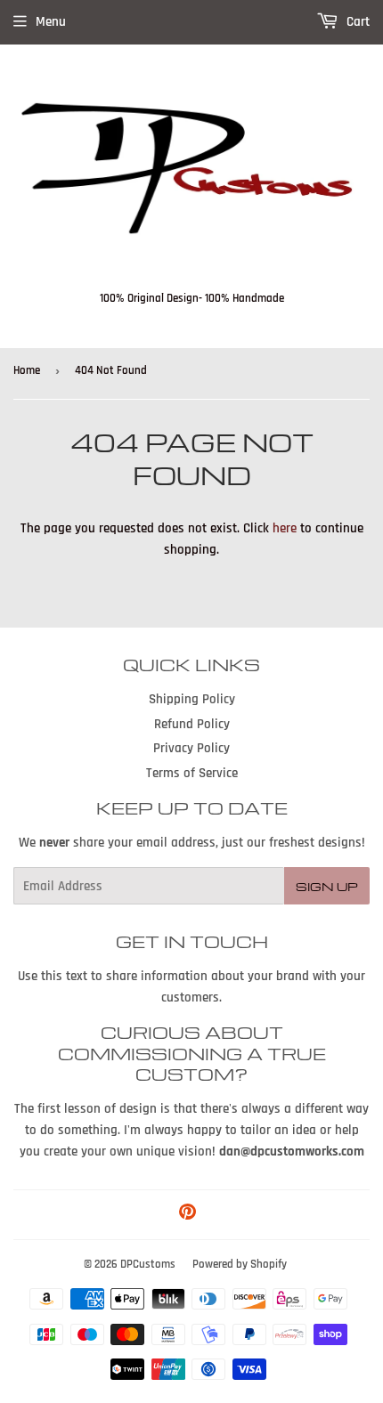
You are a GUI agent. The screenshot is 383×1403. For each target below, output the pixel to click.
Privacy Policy (191, 748)
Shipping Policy (192, 699)
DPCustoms (147, 1264)
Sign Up (327, 886)
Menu (51, 21)
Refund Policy (192, 724)
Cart (356, 21)
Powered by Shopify (239, 1264)
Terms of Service (192, 773)
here (285, 528)
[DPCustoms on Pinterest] (187, 1214)
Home (26, 370)
